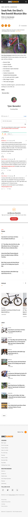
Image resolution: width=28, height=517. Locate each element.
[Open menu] (2, 2)
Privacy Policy (4, 499)
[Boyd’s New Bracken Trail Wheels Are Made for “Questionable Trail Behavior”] (4, 386)
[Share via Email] (9, 25)
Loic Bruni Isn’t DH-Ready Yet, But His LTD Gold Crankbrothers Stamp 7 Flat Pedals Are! (17, 375)
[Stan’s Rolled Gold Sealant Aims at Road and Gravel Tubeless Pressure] (4, 406)
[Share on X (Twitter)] (6, 25)
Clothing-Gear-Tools (5, 465)
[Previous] (23, 283)
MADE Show (25, 308)
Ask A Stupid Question (6, 478)
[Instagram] (12, 489)
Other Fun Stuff (4, 450)
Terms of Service (4, 506)
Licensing (3, 504)
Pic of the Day (4, 452)
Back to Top (20, 432)
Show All (4, 415)
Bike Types (3, 442)
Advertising (3, 483)
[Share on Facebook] (2, 25)
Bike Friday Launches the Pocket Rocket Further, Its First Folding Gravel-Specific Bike (10, 264)
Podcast (3, 481)
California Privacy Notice (5, 501)
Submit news (4, 476)
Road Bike (3, 308)
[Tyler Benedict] (14, 100)
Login (24, 116)
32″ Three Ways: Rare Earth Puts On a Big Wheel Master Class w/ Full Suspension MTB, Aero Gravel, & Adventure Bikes (10, 246)
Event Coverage (4, 445)
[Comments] (20, 26)
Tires (9, 403)
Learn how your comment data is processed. (13, 128)
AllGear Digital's (12, 494)
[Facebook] (2, 489)
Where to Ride (4, 457)
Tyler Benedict (10, 17)
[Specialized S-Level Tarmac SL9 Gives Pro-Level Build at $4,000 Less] (11, 299)
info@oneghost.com (6, 186)
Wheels (9, 383)
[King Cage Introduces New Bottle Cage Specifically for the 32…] (4, 352)
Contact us (3, 473)
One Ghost (4, 159)
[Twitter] (7, 489)
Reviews (3, 455)
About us (3, 471)
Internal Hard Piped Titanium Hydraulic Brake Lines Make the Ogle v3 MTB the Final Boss (9, 255)
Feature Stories (4, 447)
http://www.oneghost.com (7, 166)
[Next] (25, 283)
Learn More (18, 31)
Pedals (9, 371)
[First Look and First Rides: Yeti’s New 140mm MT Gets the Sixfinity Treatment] (4, 396)
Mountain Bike (5, 93)
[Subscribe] (17, 489)
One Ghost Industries (6, 55)
